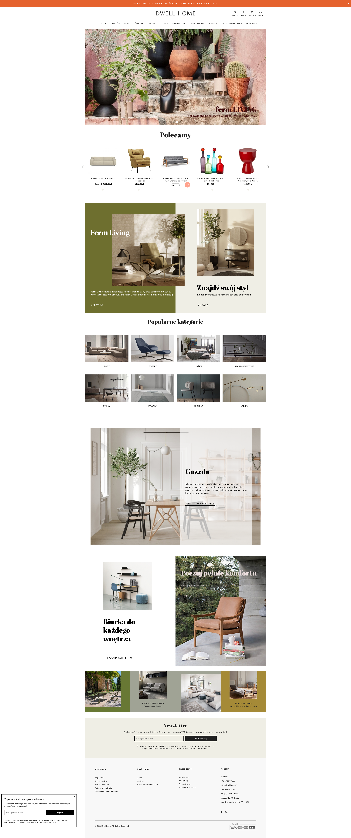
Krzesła (198, 406)
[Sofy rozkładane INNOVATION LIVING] (198, 691)
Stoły (106, 406)
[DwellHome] (175, 13)
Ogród (152, 23)
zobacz (203, 305)
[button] (171, 122)
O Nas (139, 777)
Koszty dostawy (101, 781)
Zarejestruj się (185, 784)
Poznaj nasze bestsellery (147, 784)
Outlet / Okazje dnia (232, 23)
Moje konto (184, 777)
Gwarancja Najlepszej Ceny (106, 791)
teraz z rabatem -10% (200, 503)
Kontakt (140, 781)
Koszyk (260, 15)
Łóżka (198, 366)
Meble (126, 23)
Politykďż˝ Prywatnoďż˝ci (173, 748)
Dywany (152, 406)
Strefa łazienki (196, 23)
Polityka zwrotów (102, 784)
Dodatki (164, 23)
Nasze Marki (251, 23)
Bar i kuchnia (178, 23)
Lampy (244, 406)
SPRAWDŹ (97, 305)
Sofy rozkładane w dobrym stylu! (243, 704)
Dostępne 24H (100, 23)
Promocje (213, 23)
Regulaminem (148, 748)
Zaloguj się (183, 780)
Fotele (152, 366)
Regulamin (99, 777)
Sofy (107, 366)
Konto (243, 15)
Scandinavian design (153, 704)
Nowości (115, 23)
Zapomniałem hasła (187, 787)
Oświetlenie (139, 23)
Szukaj (235, 15)
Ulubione (252, 15)
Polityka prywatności (103, 788)
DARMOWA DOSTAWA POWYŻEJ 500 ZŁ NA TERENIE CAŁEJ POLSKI (175, 3)
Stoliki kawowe (244, 366)
